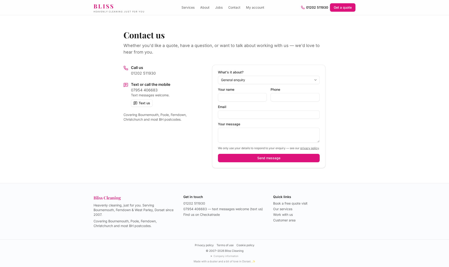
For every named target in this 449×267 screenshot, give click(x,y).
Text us (144, 103)
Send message (268, 158)
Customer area (284, 220)
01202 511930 (317, 7)
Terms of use (225, 245)
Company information (226, 256)
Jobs (219, 7)
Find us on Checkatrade (201, 214)
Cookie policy (245, 245)
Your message (229, 124)
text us (256, 209)
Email (222, 106)
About (205, 7)
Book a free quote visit (290, 203)
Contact (234, 7)
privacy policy (309, 148)
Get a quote (343, 7)
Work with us (283, 214)
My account (255, 7)
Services (188, 7)
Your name (226, 89)
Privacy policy (204, 245)
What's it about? (230, 72)
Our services (282, 209)
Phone (275, 89)
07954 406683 (144, 90)
